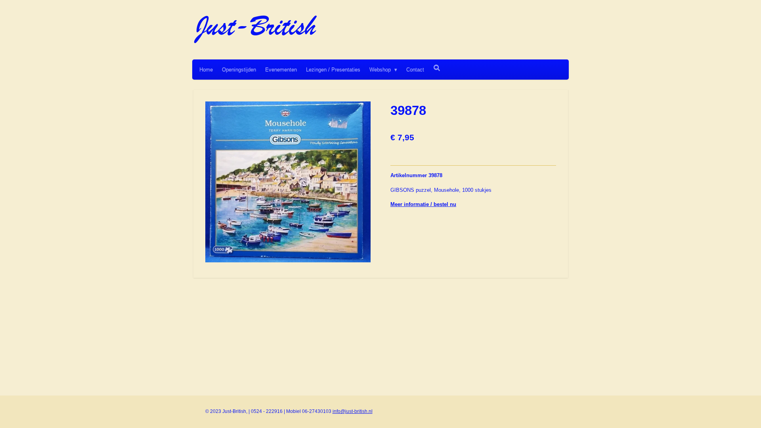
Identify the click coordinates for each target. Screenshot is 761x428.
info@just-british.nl (353, 411)
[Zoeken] (436, 68)
